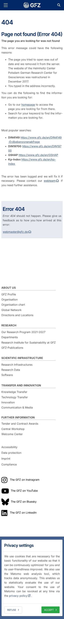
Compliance (9, 464)
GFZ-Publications (12, 347)
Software (7, 375)
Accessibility (9, 447)
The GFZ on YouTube (24, 490)
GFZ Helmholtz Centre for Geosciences (32, 5)
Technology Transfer (14, 397)
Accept (49, 609)
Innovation (8, 402)
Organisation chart (13, 304)
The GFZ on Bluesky (24, 501)
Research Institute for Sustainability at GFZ (28, 342)
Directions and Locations (17, 315)
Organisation (9, 299)
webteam (49, 180)
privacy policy (18, 595)
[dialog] (32, 577)
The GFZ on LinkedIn (23, 512)
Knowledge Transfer (14, 392)
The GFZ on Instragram (24, 479)
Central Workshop (13, 429)
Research (8, 325)
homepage (28, 104)
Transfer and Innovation (21, 385)
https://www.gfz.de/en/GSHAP (38, 155)
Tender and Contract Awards (19, 423)
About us (8, 287)
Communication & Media (17, 407)
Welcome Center (12, 434)
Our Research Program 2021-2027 (23, 332)
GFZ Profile (8, 294)
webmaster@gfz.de (15, 231)
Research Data (10, 369)
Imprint (5, 458)
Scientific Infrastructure (22, 358)
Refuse (11, 609)
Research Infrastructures (16, 364)
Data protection (11, 453)
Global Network (11, 310)
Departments (9, 337)
